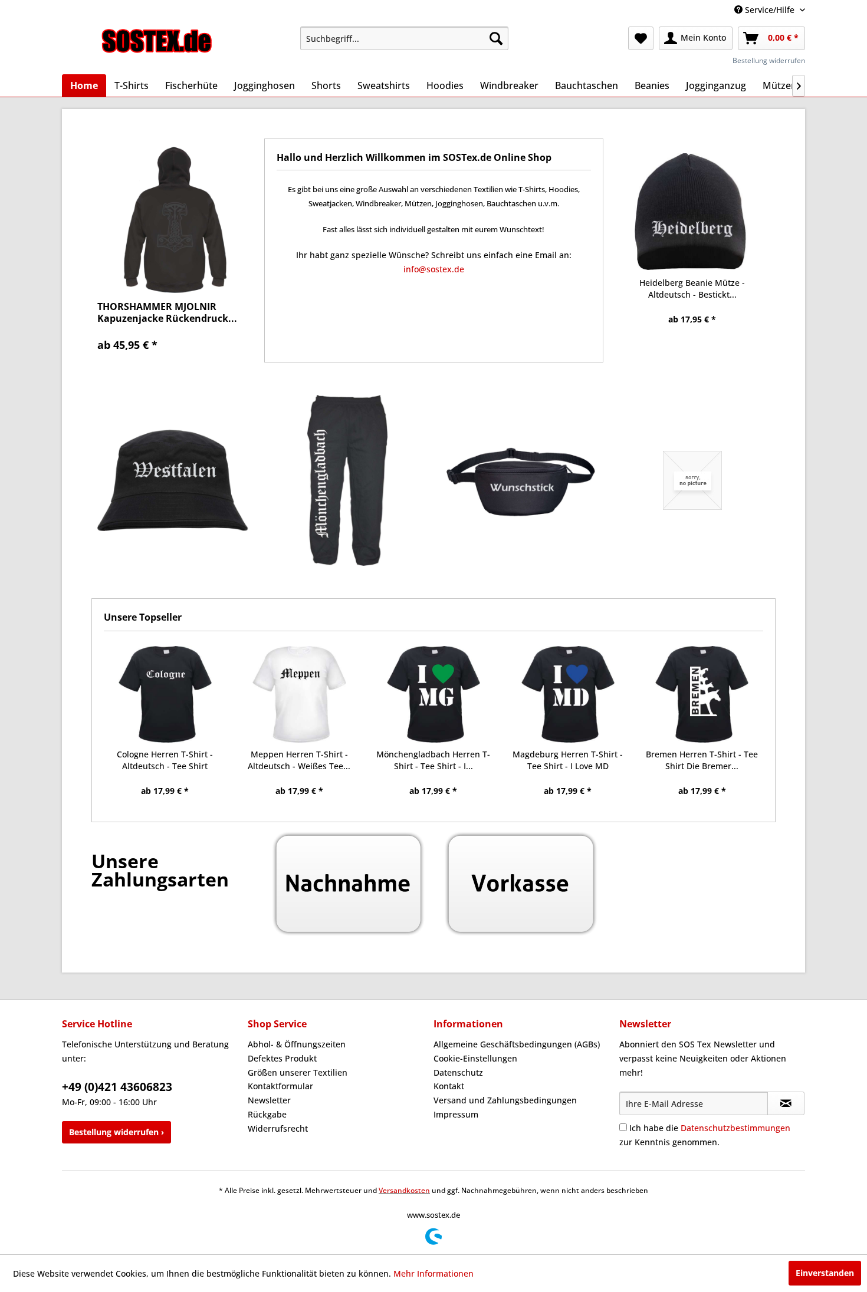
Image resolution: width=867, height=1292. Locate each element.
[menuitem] (404, 38)
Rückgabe (267, 1114)
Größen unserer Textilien (297, 1072)
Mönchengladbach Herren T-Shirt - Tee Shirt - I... (433, 760)
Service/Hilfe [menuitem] (770, 9)
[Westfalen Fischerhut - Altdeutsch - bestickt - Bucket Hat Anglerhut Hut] (174, 480)
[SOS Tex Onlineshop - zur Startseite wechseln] (157, 41)
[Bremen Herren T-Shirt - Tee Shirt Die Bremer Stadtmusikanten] (701, 694)
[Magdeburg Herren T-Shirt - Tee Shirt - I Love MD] (568, 694)
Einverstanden (825, 1272)
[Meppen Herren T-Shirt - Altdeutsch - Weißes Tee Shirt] (299, 694)
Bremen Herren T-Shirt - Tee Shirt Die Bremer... (702, 760)
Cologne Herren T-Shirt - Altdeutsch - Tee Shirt (165, 760)
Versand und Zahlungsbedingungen (505, 1100)
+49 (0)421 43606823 (117, 1087)
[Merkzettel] (640, 38)
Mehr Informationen (433, 1273)
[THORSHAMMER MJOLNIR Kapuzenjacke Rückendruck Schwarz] (174, 218)
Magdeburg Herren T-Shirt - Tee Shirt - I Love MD (568, 760)
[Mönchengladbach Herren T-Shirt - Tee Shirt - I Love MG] (433, 694)
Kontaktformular (280, 1086)
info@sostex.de (433, 269)
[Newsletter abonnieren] (785, 1103)
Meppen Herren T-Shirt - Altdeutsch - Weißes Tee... (299, 760)
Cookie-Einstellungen (475, 1058)
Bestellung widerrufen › (116, 1132)
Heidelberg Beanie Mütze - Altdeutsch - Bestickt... (692, 288)
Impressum (456, 1114)
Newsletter (269, 1100)
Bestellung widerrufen (769, 60)
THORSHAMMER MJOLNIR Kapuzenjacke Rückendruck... (167, 312)
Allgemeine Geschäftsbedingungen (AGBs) (517, 1044)
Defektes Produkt (282, 1058)
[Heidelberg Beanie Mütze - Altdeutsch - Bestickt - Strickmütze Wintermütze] (692, 211)
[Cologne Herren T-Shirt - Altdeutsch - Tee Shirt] (165, 694)
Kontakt (449, 1086)
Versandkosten (404, 1190)
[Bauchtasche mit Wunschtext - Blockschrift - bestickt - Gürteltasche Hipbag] (519, 480)
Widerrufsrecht (278, 1128)
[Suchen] (496, 38)
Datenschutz (458, 1072)
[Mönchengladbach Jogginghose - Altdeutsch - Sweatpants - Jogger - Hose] (347, 480)
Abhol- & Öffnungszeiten (297, 1044)
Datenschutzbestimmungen (735, 1127)
